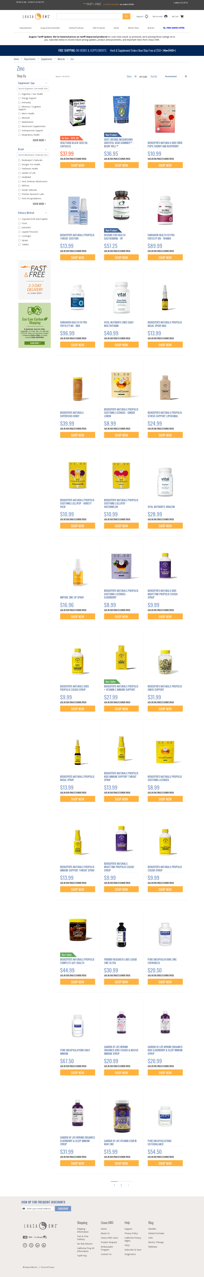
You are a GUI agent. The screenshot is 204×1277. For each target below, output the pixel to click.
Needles (152, 1228)
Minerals (61, 59)
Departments (30, 59)
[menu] (102, 29)
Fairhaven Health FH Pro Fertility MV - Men (73, 324)
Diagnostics (130, 1254)
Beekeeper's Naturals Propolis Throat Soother (77, 236)
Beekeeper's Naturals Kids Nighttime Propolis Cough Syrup (163, 594)
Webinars (152, 1246)
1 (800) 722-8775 (180, 2)
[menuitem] (25, 28)
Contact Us (106, 1254)
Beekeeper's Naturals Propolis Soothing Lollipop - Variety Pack (77, 503)
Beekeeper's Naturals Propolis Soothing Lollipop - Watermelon (121, 503)
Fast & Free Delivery (82, 1238)
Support (128, 1228)
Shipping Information (83, 1230)
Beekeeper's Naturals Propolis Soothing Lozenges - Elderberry (121, 594)
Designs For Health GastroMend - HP (114, 236)
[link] (157, 17)
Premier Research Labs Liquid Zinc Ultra (120, 961)
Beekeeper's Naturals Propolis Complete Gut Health (77, 961)
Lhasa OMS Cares (109, 1237)
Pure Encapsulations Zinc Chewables (162, 961)
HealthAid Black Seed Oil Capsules (74, 144)
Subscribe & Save (133, 1249)
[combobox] (93, 16)
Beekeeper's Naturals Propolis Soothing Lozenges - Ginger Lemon (121, 412)
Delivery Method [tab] (26, 213)
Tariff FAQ (82, 1255)
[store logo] (36, 16)
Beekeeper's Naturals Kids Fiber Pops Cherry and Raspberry (165, 144)
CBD (150, 1237)
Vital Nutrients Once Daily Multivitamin (119, 324)
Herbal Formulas (156, 1233)
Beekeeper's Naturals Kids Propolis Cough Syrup (74, 688)
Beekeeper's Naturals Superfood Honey (72, 414)
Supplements (47, 59)
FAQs (127, 1245)
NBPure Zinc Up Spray (72, 597)
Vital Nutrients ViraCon (161, 507)
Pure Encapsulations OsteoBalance (159, 1142)
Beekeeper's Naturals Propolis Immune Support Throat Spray (77, 868)
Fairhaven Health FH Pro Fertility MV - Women (161, 236)
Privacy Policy (131, 1233)
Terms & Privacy (47, 1267)
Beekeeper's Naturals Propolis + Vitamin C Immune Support (121, 688)
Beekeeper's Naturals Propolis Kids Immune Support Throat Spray (121, 776)
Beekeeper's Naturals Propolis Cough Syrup (165, 868)
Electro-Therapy (156, 1242)
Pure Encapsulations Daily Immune (75, 1051)
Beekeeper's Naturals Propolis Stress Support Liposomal (165, 414)
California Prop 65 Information (85, 1250)
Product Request (109, 1242)
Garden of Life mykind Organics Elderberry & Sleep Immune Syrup (77, 1140)
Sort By (154, 76)
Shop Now (77, 165)
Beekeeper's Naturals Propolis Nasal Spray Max (165, 324)
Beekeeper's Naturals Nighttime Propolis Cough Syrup (119, 867)
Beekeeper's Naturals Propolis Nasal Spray (77, 778)
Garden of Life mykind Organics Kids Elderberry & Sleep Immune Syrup (165, 1050)
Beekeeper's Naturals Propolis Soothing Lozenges (165, 778)
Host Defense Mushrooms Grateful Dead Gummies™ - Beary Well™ (119, 143)
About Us (105, 1233)
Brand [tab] (21, 149)
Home (16, 59)
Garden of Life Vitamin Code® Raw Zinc (120, 1142)
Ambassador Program (107, 1248)
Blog (151, 1222)
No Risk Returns (85, 1243)
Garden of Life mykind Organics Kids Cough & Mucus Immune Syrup (121, 1050)
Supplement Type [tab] (26, 83)
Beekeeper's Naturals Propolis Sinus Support (165, 688)
